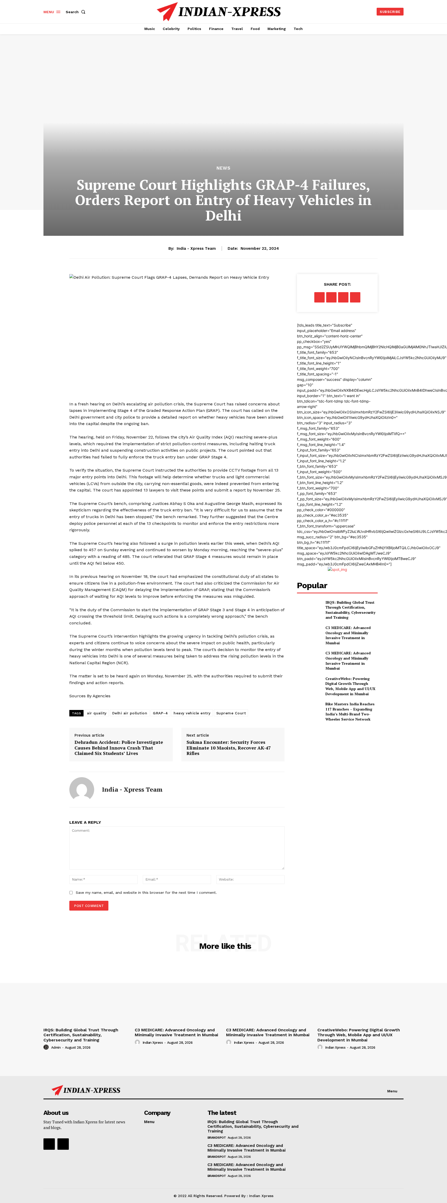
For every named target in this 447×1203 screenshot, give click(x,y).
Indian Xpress (153, 1043)
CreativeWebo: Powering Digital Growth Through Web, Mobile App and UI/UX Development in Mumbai (350, 686)
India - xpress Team (196, 248)
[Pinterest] (343, 297)
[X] (331, 297)
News (223, 168)
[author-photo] (46, 1047)
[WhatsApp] (355, 297)
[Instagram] (63, 1144)
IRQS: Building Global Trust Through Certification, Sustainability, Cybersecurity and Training (350, 610)
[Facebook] (319, 297)
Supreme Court (231, 713)
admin (56, 1047)
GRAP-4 (160, 713)
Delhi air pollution (129, 713)
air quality (97, 713)
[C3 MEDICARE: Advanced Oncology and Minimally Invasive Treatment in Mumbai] (309, 633)
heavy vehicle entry (192, 713)
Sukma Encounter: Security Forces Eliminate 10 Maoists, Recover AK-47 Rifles (229, 747)
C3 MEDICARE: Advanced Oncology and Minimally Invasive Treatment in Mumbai (348, 635)
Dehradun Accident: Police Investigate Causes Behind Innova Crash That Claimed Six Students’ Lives (118, 747)
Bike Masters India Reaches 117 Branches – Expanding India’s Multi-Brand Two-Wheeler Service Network (350, 711)
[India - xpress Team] (81, 789)
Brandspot (216, 1137)
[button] (76, 11)
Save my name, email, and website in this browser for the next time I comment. (146, 892)
